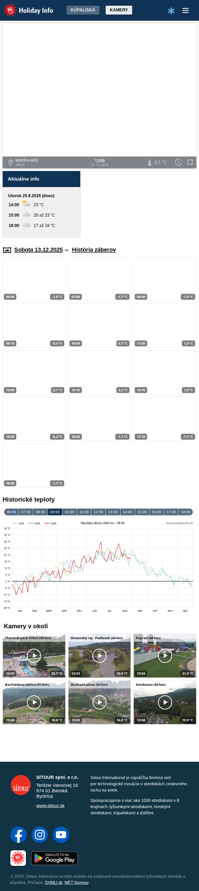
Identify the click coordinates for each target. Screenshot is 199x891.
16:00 (156, 512)
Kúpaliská (83, 10)
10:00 (69, 512)
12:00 (98, 512)
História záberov (94, 249)
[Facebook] (18, 835)
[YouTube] (61, 835)
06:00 (11, 512)
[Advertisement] (141, 204)
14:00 (127, 512)
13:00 (113, 512)
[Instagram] (40, 835)
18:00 (185, 512)
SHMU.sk (53, 882)
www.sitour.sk (50, 805)
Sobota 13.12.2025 (38, 249)
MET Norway (77, 882)
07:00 (26, 512)
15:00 (142, 512)
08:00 (40, 512)
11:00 (84, 512)
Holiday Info (23, 7)
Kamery (119, 10)
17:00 (171, 512)
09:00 (55, 512)
